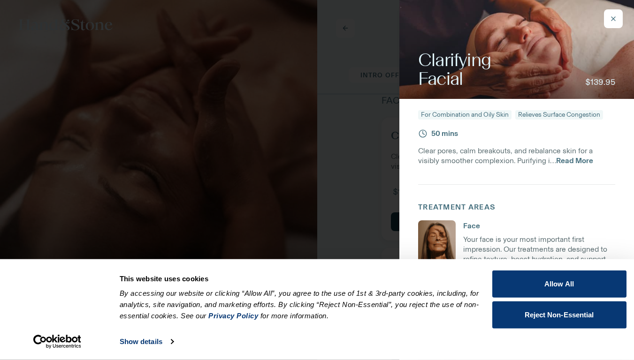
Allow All (559, 284)
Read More (574, 160)
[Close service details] (613, 18)
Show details (141, 341)
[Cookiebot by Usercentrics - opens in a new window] (57, 342)
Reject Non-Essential (559, 314)
